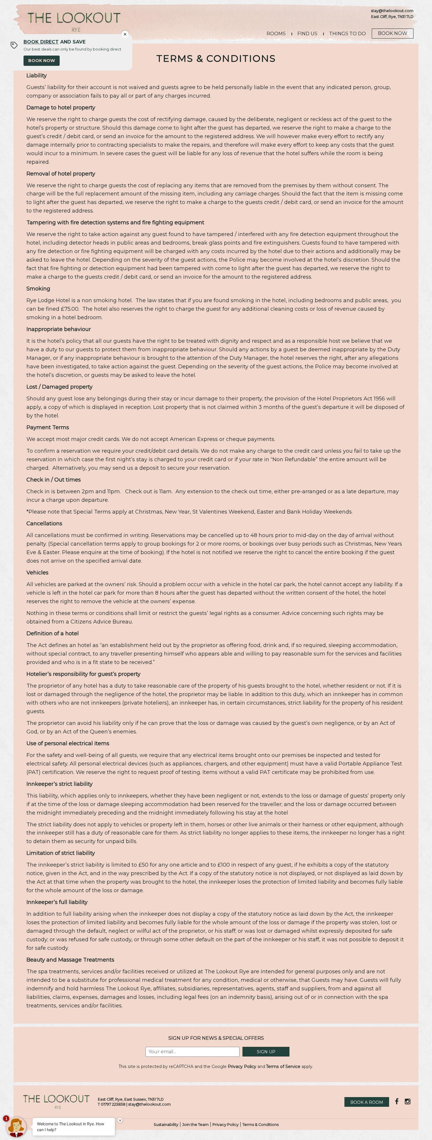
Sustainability (166, 1124)
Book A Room (366, 1102)
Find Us (307, 33)
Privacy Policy (242, 1066)
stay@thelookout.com (392, 11)
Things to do (347, 33)
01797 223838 (113, 1104)
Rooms (276, 33)
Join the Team (195, 1124)
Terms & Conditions (260, 1124)
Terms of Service (283, 1066)
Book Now (392, 33)
